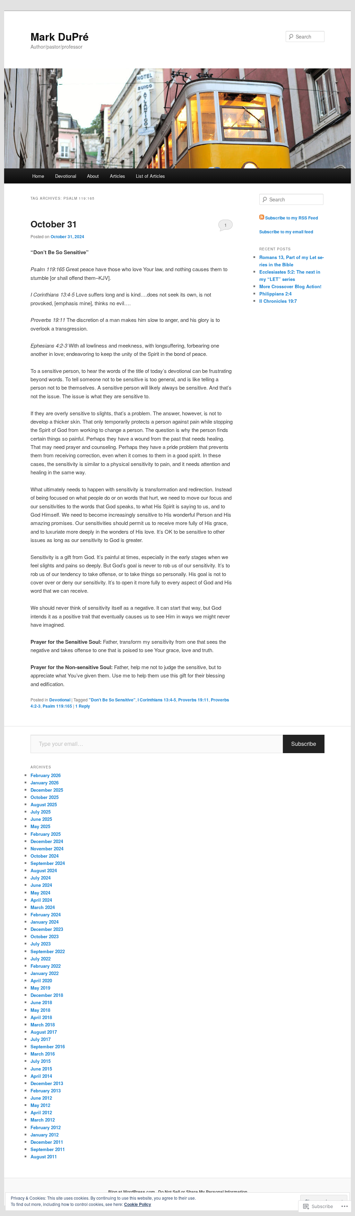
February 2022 (46, 966)
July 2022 (41, 958)
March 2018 (43, 1024)
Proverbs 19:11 (193, 700)
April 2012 (41, 1112)
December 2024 (47, 841)
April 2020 (41, 980)
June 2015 (41, 1068)
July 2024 (41, 877)
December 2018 (47, 995)
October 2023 (45, 936)
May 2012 (40, 1105)
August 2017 (44, 1031)
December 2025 (47, 789)
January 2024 (45, 921)
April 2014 (41, 1076)
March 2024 (43, 907)
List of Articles (150, 176)
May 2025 (40, 826)
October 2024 (45, 855)
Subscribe (303, 744)
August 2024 (44, 870)
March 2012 (43, 1119)
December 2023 (47, 929)
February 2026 (46, 775)
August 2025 (44, 804)
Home (38, 176)
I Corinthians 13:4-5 (157, 700)
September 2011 (48, 1149)
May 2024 (40, 892)
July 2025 (41, 811)
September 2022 (48, 951)
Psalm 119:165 (57, 706)
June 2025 (41, 819)
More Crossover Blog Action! (290, 286)
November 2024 (47, 848)
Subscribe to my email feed (286, 231)
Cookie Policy (137, 1204)
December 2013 (47, 1083)
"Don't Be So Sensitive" (112, 700)
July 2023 (41, 943)
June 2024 (41, 885)
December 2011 (47, 1142)
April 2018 (41, 1017)
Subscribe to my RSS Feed (291, 218)
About (93, 176)
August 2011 (44, 1156)
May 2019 (40, 987)
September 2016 (48, 1046)
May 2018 (40, 1010)
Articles (117, 176)
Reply (82, 706)
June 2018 (41, 1002)
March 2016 (43, 1053)
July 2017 (41, 1039)
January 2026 (45, 782)
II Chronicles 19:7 (278, 301)
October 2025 (45, 797)
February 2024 (46, 914)
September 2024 (48, 863)
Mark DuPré (60, 36)
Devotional (65, 176)
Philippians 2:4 (275, 293)
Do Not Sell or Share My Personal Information (202, 1192)
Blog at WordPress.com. (132, 1192)
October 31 (54, 223)
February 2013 (46, 1090)
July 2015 (41, 1061)
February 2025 (46, 834)
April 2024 (41, 900)
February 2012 (46, 1127)
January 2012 (45, 1134)
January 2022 (45, 973)
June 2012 (41, 1097)
